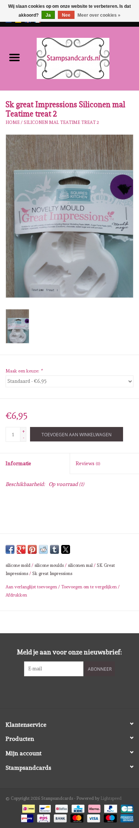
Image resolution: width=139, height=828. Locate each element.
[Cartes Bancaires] (125, 807)
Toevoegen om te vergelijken (89, 586)
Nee (66, 15)
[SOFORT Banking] (94, 807)
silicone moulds (49, 565)
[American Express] (125, 817)
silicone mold (18, 565)
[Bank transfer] (59, 817)
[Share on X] (65, 549)
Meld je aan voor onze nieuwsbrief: (69, 652)
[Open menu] (14, 57)
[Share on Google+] (21, 549)
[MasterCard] (76, 817)
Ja (48, 15)
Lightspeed (111, 798)
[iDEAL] (28, 807)
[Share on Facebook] (10, 549)
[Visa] (93, 817)
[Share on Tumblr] (54, 549)
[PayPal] (110, 807)
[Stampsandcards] (84, 57)
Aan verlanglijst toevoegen (32, 586)
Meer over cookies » (98, 15)
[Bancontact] (44, 807)
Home (13, 122)
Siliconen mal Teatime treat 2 (61, 122)
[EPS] (42, 817)
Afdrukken (16, 595)
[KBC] (77, 807)
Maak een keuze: (24, 371)
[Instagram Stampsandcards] (76, 691)
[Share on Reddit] (43, 549)
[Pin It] (32, 549)
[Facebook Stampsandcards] (63, 691)
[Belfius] (61, 807)
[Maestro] (109, 817)
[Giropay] (26, 817)
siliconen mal (80, 565)
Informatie (18, 463)
